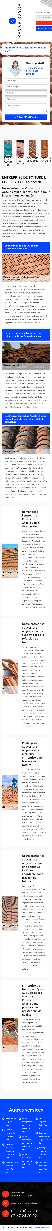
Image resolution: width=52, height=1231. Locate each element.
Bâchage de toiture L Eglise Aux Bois (44, 1153)
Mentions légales (41, 1228)
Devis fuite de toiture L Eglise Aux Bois (44, 1167)
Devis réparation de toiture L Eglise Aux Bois (27, 1161)
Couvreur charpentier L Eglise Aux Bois (11, 1135)
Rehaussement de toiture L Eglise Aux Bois (11, 1167)
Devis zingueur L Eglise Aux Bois (43, 1123)
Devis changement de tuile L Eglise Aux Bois (27, 1125)
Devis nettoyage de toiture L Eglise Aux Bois (27, 1143)
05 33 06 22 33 (19, 12)
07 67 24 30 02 (19, 30)
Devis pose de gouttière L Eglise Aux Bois (44, 1138)
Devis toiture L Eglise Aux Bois (11, 1121)
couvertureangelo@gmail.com (24, 1203)
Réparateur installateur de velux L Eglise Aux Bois (10, 1151)
